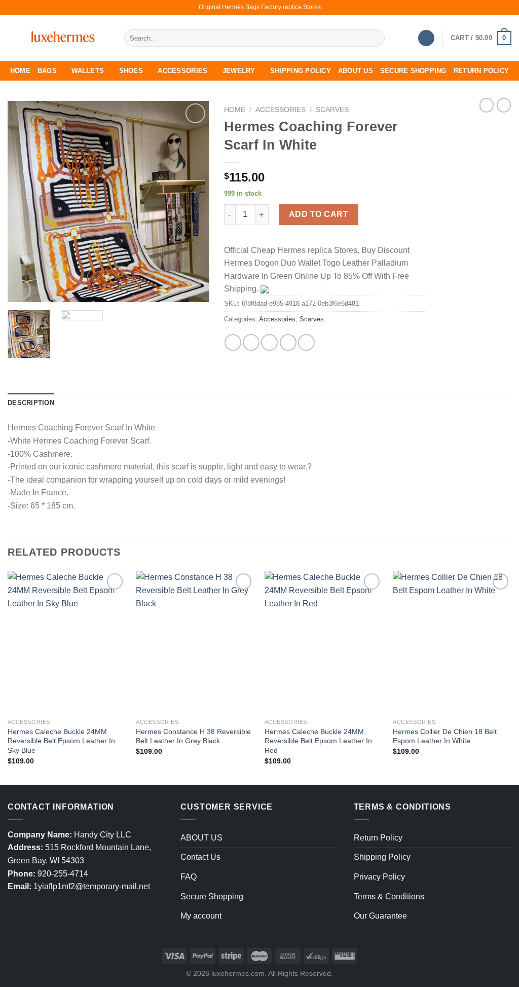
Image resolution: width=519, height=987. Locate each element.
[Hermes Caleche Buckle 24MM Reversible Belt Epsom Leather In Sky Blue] (67, 642)
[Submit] (374, 38)
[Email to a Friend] (269, 342)
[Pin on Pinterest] (288, 342)
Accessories (182, 71)
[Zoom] (21, 290)
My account (200, 915)
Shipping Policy (300, 71)
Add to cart (318, 214)
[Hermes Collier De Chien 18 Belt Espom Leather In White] (452, 642)
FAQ (188, 876)
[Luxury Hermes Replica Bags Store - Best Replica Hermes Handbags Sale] (58, 38)
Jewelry (239, 71)
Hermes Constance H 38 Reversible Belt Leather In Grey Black (193, 736)
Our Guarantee (380, 915)
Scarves (332, 110)
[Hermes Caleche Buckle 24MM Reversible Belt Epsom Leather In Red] (324, 642)
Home (234, 110)
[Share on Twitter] (251, 342)
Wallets (87, 71)
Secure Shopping (413, 71)
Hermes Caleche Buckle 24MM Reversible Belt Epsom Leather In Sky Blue (61, 740)
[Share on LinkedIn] (306, 342)
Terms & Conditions (389, 896)
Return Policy (481, 71)
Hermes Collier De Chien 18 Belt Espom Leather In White (445, 736)
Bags (47, 71)
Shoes (131, 71)
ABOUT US (355, 71)
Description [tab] (31, 403)
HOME (20, 71)
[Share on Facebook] (233, 342)
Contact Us (200, 857)
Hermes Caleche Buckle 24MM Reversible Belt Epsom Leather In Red (318, 740)
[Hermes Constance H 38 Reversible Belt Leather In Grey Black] (195, 642)
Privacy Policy (379, 876)
